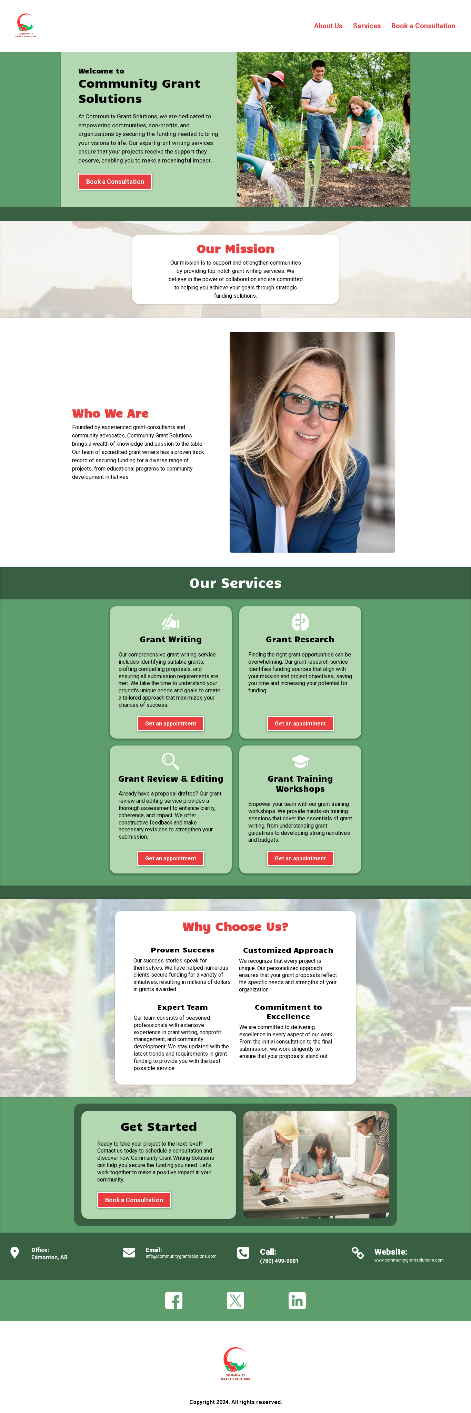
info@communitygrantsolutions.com (181, 1256)
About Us (328, 26)
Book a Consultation (423, 26)
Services (367, 26)
